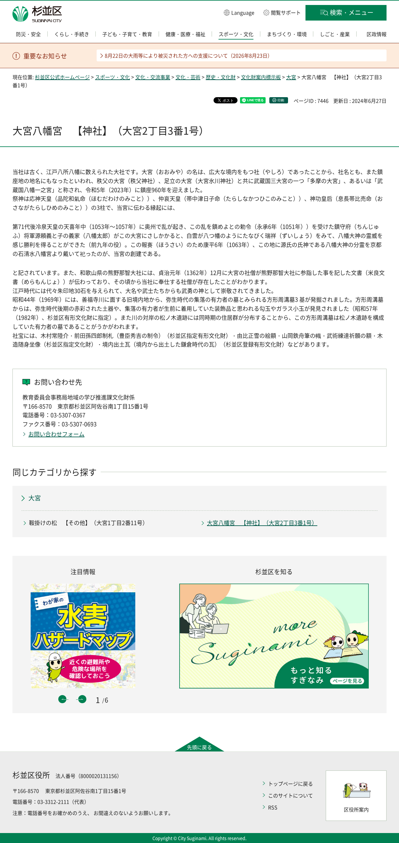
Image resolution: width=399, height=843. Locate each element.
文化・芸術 (187, 77)
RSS (272, 807)
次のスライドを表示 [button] (82, 699)
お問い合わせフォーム (56, 434)
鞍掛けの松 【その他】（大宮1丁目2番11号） (88, 523)
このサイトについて (290, 795)
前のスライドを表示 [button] (62, 699)
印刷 (280, 100)
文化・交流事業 (152, 77)
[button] (239, 12)
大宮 (291, 77)
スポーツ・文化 (112, 77)
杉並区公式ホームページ (62, 77)
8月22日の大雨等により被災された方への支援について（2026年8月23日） (188, 55)
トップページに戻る (290, 783)
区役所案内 (356, 809)
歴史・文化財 (221, 77)
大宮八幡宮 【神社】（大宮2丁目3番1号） (262, 523)
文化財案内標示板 (261, 77)
